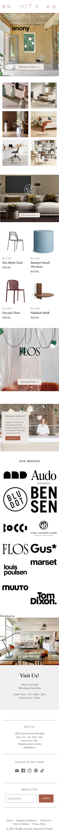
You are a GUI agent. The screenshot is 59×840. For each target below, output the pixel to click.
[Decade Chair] (15, 292)
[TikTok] (42, 770)
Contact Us (45, 820)
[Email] (17, 770)
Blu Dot (7, 258)
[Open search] (9, 6)
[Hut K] (29, 6)
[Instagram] (29, 770)
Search (9, 820)
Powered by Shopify (43, 828)
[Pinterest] (36, 770)
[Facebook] (23, 770)
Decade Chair (11, 313)
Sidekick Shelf (40, 313)
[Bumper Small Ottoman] (44, 242)
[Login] (48, 6)
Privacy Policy (39, 824)
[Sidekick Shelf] (44, 292)
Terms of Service (21, 824)
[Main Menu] (4, 6)
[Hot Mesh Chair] (15, 242)
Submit (46, 798)
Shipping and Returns (26, 820)
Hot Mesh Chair (12, 262)
